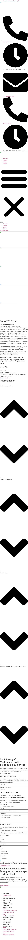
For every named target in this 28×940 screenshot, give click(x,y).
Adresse (2, 841)
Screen (14, 795)
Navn (1, 837)
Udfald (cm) (3, 808)
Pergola (9, 795)
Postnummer (3, 851)
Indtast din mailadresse (6, 782)
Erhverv (5, 160)
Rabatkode (3, 856)
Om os (4, 162)
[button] (14, 194)
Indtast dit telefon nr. (5, 787)
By (0, 846)
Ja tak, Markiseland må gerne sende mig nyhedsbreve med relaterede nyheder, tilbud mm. (13, 862)
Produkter (5, 158)
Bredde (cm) (3, 804)
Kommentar (3, 813)
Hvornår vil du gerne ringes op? (8, 830)
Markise (3, 795)
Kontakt (5, 163)
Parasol (19, 795)
